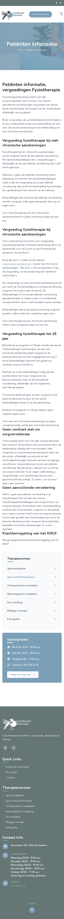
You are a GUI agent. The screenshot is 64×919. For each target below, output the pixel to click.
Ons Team (11, 772)
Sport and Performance (21, 576)
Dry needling (14, 602)
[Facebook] (56, 3)
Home (20, 50)
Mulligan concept (17, 610)
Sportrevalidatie (16, 568)
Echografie (13, 618)
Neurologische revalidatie (22, 593)
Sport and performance (19, 800)
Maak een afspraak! (21, 674)
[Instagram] (60, 3)
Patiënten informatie (17, 766)
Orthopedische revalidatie (22, 585)
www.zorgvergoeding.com (17, 263)
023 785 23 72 (18, 885)
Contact (10, 777)
